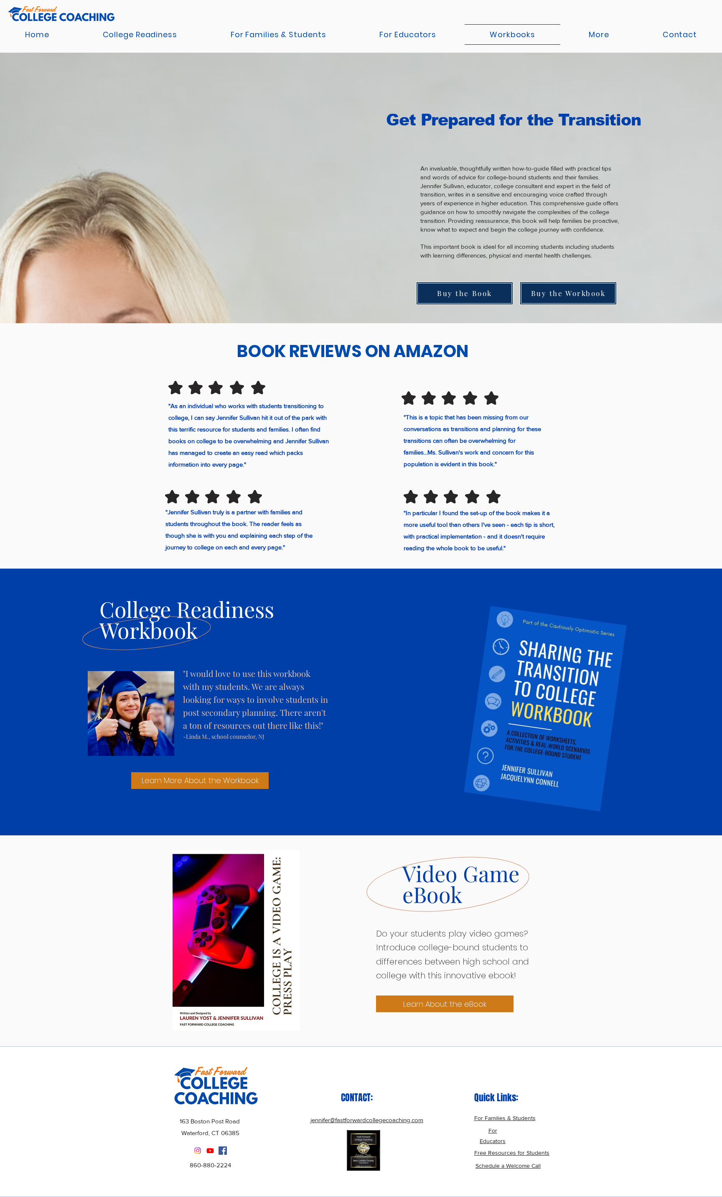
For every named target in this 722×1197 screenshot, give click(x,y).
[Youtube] (210, 1150)
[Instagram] (197, 1150)
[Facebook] (223, 1150)
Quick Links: (496, 1097)
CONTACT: (357, 1097)
